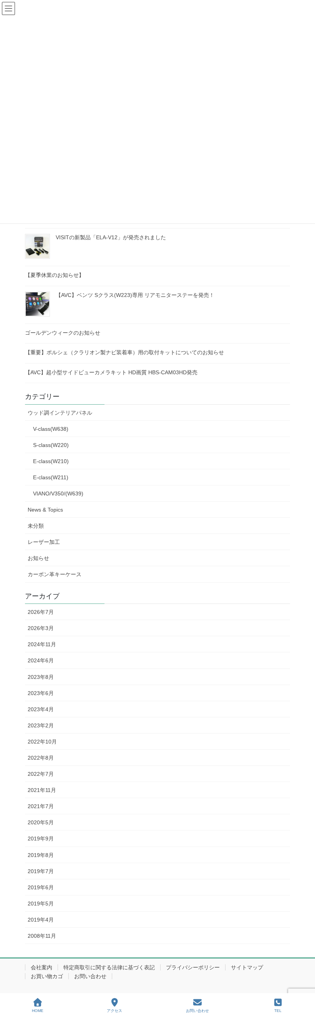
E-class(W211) (50, 477)
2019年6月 (41, 887)
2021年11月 (42, 790)
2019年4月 (41, 920)
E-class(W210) (51, 461)
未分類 (36, 526)
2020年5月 (41, 822)
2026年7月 (41, 612)
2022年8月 (41, 758)
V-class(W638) (50, 429)
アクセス (114, 1011)
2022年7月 (41, 774)
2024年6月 (41, 660)
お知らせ (38, 558)
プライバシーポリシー (193, 967)
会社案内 (41, 967)
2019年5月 (41, 903)
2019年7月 (41, 871)
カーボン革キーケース (54, 574)
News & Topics (45, 510)
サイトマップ (247, 967)
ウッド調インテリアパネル (60, 413)
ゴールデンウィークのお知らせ (62, 333)
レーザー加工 (44, 542)
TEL (278, 1011)
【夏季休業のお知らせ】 (54, 275)
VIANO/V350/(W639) (58, 493)
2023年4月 (41, 709)
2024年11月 (42, 644)
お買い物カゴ (47, 976)
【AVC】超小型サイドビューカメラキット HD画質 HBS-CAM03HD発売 (111, 372)
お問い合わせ (90, 976)
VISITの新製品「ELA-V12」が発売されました (111, 237)
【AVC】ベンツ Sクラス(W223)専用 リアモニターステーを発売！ (135, 295)
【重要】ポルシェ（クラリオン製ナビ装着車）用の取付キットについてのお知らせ (124, 352)
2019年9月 (41, 838)
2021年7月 (41, 806)
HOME (37, 1011)
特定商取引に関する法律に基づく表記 (109, 967)
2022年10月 (42, 742)
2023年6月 (41, 693)
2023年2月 (41, 725)
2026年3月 (41, 628)
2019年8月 (41, 855)
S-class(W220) (51, 445)
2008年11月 (42, 936)
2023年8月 (41, 677)
